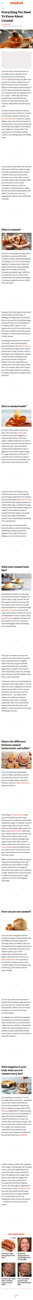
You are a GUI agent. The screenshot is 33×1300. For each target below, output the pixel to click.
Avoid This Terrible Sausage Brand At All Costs (8, 1256)
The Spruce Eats (17, 815)
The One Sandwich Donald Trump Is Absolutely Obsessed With (24, 1282)
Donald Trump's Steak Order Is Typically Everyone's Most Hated (8, 1282)
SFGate (4, 1111)
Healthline (22, 1135)
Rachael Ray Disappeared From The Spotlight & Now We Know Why (24, 1256)
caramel (4, 79)
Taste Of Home (23, 346)
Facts (3, 8)
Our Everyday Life (8, 119)
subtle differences (22, 783)
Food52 (19, 433)
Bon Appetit (8, 618)
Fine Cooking (16, 261)
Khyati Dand (7, 24)
